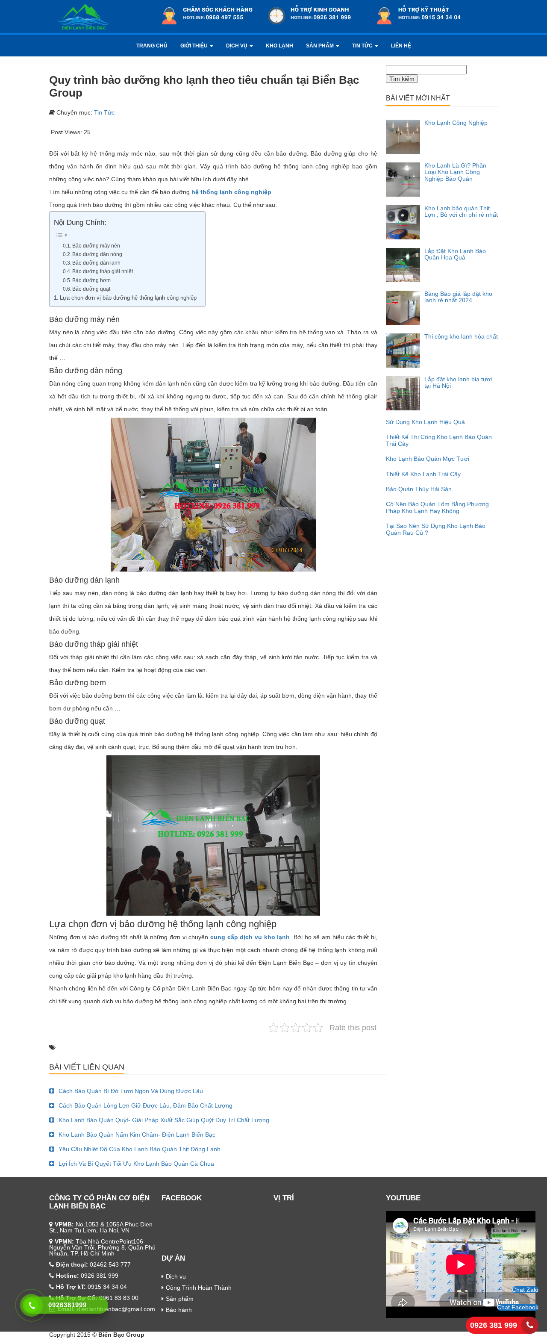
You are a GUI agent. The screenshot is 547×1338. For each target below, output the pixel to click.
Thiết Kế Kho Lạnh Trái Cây (423, 474)
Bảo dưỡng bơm (91, 280)
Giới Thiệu (194, 46)
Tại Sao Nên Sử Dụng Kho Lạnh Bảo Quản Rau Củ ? (435, 529)
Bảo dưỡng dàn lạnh (96, 263)
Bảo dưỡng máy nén (96, 246)
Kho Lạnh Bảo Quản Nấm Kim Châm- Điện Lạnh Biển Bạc (137, 1134)
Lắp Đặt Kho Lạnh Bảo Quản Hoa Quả (455, 254)
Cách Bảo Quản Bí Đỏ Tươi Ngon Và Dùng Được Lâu (131, 1090)
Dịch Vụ (237, 46)
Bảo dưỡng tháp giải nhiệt (102, 271)
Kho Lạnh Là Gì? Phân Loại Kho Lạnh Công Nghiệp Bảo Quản (455, 172)
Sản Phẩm (320, 46)
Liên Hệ (401, 46)
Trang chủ (152, 46)
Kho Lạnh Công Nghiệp (456, 122)
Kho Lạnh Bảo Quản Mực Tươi (427, 458)
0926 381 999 (493, 1325)
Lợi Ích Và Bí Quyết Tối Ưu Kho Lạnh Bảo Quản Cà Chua (136, 1163)
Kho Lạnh (279, 46)
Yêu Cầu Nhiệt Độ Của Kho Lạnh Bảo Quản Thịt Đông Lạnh (140, 1149)
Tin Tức (363, 46)
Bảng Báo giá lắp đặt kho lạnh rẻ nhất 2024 (458, 297)
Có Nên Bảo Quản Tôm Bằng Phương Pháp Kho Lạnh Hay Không (437, 507)
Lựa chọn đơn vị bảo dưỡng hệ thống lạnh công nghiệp (128, 298)
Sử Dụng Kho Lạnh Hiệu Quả (425, 421)
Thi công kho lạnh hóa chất (461, 336)
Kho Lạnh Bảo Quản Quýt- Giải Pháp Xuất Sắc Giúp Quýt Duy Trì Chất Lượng (164, 1120)
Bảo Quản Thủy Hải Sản (419, 489)
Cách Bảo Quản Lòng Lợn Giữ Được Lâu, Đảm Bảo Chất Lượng (145, 1105)
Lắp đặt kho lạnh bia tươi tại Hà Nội (458, 382)
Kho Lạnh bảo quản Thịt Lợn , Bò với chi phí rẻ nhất (461, 211)
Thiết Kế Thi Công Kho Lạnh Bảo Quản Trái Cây (439, 440)
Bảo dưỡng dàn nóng (97, 254)
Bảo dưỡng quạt (91, 289)
